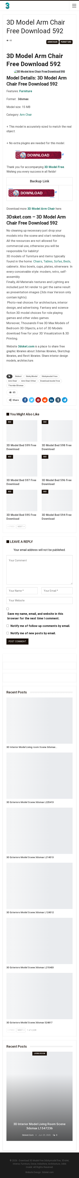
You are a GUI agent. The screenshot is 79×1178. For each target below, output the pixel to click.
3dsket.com (48, 1172)
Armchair (53, 42)
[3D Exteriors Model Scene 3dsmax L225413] (39, 776)
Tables (48, 261)
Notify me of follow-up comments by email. (40, 626)
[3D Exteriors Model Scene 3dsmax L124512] (39, 886)
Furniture (66, 42)
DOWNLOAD (38, 155)
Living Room (39, 1053)
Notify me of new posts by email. (33, 633)
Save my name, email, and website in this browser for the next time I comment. (35, 616)
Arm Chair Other (28, 381)
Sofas (58, 261)
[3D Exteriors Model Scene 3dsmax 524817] (39, 996)
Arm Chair (26, 114)
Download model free (50, 381)
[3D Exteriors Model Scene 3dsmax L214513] (39, 831)
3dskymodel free (50, 376)
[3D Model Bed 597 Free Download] (21, 466)
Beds (66, 261)
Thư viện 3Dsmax (15, 386)
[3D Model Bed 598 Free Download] (57, 431)
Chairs (37, 261)
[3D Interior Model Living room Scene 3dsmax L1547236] (39, 720)
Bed (9, 422)
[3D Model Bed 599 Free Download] (21, 431)
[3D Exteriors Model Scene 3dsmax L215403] (39, 941)
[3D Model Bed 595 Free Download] (21, 500)
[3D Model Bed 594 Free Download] (57, 500)
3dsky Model (31, 376)
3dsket (18, 376)
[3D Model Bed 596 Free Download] (57, 466)
